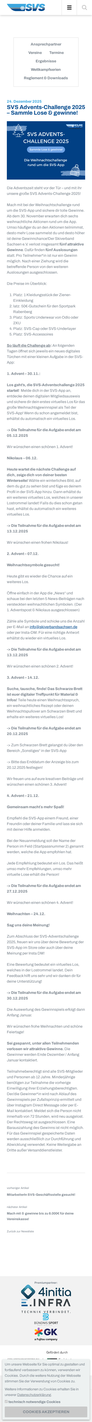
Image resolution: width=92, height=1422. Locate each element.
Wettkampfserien (46, 70)
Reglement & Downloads (46, 78)
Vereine (35, 53)
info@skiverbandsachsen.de (53, 627)
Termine (56, 53)
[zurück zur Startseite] (26, 9)
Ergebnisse (46, 61)
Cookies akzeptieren (46, 1412)
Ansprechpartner (46, 44)
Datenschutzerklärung (34, 1395)
